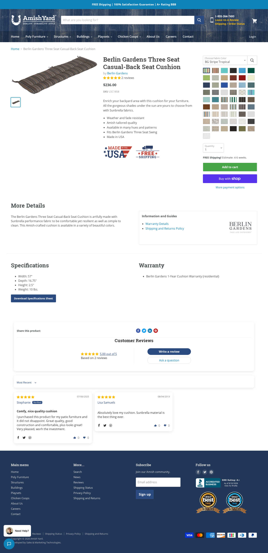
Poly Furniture (36, 37)
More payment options (230, 187)
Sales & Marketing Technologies (43, 542)
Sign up (145, 494)
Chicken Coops (128, 37)
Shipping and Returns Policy (164, 229)
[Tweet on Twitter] (144, 330)
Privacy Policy (82, 493)
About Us (153, 37)
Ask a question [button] (169, 360)
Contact (188, 37)
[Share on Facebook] (138, 330)
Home (15, 37)
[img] (25, 397)
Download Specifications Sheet (33, 298)
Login (252, 36)
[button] (112, 78)
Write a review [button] (169, 352)
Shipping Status (83, 487)
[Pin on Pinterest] (156, 330)
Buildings (83, 37)
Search (77, 472)
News (76, 477)
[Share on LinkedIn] (150, 330)
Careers (171, 37)
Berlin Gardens (117, 73)
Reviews (78, 482)
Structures (61, 37)
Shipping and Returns (86, 498)
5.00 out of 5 (108, 354)
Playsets (104, 37)
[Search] (199, 20)
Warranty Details (157, 224)
